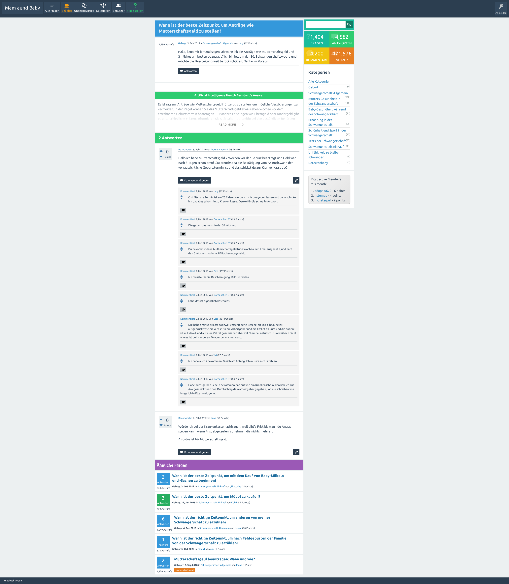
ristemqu (321, 195)
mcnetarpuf (323, 200)
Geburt (201, 549)
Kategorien (103, 10)
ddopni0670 (323, 190)
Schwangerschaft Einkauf (211, 486)
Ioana (239, 565)
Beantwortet (185, 149)
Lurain (238, 528)
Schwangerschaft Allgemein (218, 43)
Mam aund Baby (22, 8)
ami (212, 549)
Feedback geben (13, 580)
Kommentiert (187, 191)
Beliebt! (67, 10)
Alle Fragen (52, 10)
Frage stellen (135, 10)
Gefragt (182, 43)
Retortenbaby (318, 163)
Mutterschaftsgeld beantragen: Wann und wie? (214, 559)
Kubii (234, 502)
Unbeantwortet (84, 10)
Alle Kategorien (319, 81)
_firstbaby (235, 486)
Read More (227, 124)
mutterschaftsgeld (184, 570)
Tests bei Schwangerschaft (327, 141)
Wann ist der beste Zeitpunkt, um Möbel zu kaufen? (216, 496)
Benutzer (118, 10)
